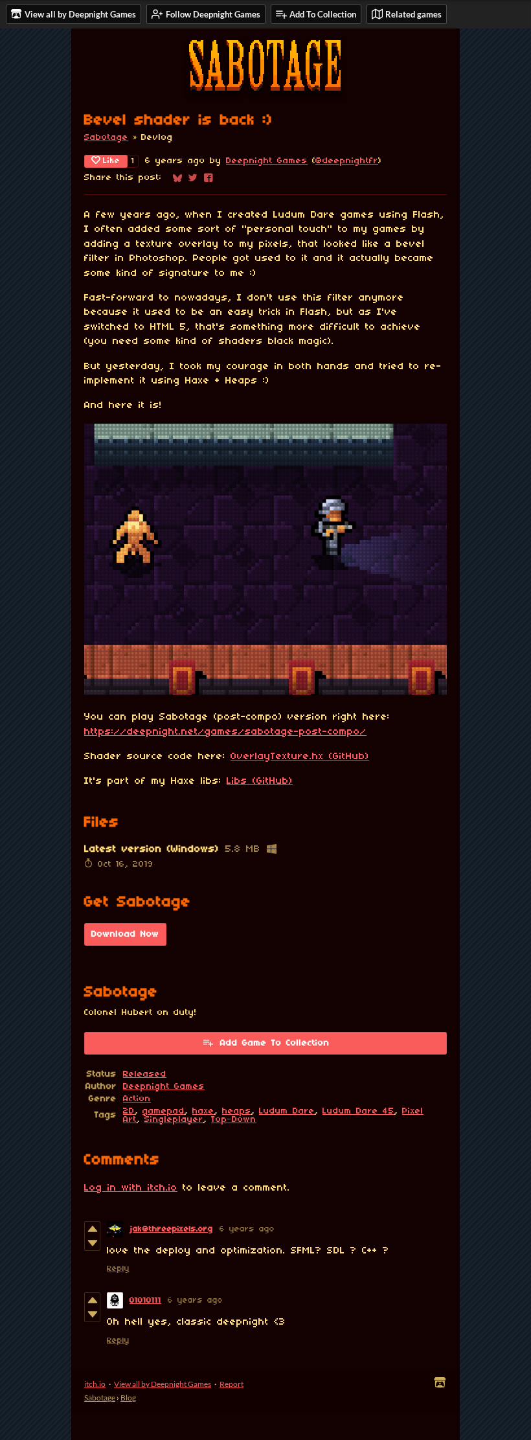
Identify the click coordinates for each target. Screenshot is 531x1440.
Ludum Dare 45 (358, 1111)
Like (111, 161)
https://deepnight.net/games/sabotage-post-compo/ (225, 732)
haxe (203, 1111)
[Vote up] (92, 1229)
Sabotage (106, 137)
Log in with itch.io (130, 1188)
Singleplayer (173, 1119)
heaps (236, 1111)
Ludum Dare (287, 1111)
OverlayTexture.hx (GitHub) (300, 756)
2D (129, 1111)
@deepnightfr (346, 161)
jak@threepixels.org (171, 1229)
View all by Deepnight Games (162, 1384)
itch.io (95, 1384)
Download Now (125, 934)
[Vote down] (92, 1243)
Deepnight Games (267, 161)
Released (144, 1074)
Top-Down (233, 1119)
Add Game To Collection (275, 1043)
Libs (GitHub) (260, 781)
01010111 (145, 1300)
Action (137, 1099)
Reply (118, 1268)
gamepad (163, 1111)
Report (231, 1384)
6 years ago (247, 1229)
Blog (128, 1397)
